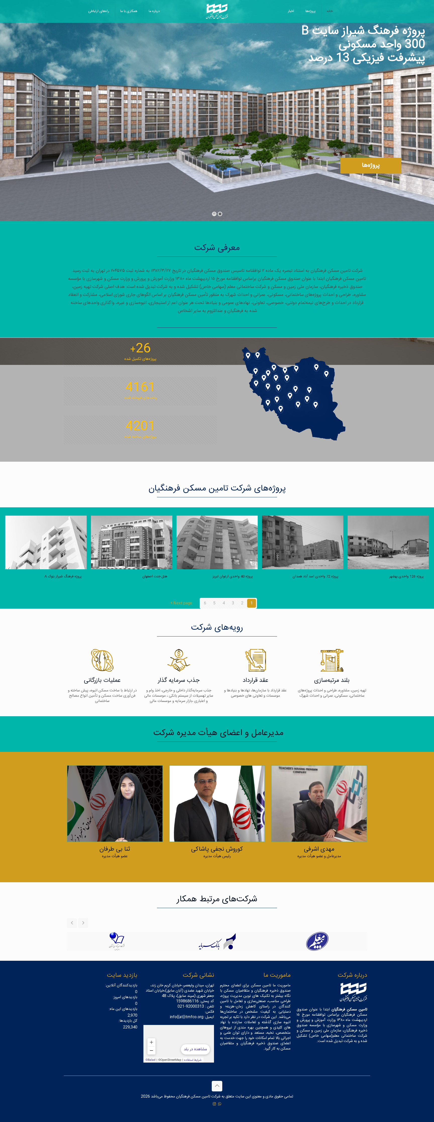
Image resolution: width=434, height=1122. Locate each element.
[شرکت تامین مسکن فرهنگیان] (217, 11)
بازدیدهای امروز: (124, 997)
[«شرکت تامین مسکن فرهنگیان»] (178, 1044)
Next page (182, 603)
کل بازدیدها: (127, 1020)
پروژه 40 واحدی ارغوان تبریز (232, 577)
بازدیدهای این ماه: (122, 1009)
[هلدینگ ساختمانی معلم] (217, 941)
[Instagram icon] (214, 1104)
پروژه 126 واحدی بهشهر (406, 577)
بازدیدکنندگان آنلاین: (120, 985)
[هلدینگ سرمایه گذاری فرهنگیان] (317, 941)
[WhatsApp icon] (220, 1104)
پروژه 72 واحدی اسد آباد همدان (315, 577)
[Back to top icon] (217, 1086)
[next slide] (83, 923)
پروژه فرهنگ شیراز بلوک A (63, 577)
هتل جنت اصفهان (154, 577)
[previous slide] (72, 923)
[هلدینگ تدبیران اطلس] (117, 941)
